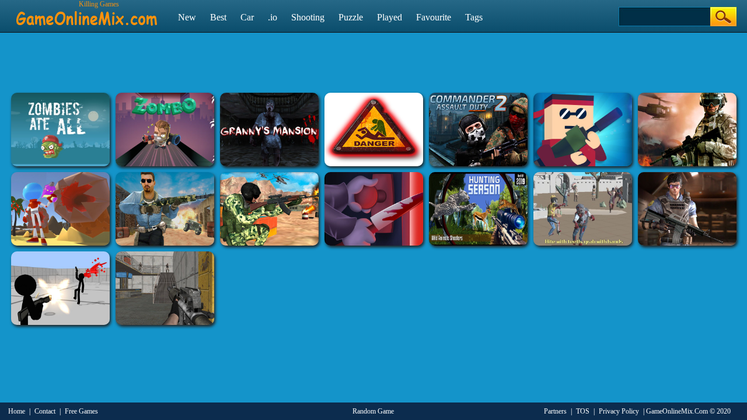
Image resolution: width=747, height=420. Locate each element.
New (187, 17)
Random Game (373, 411)
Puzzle (350, 17)
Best (218, 17)
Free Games (81, 411)
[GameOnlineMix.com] (86, 13)
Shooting (307, 17)
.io (272, 17)
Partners (555, 411)
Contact (44, 411)
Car (247, 17)
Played (389, 17)
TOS (582, 411)
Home (16, 411)
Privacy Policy (619, 411)
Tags (474, 17)
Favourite (433, 17)
